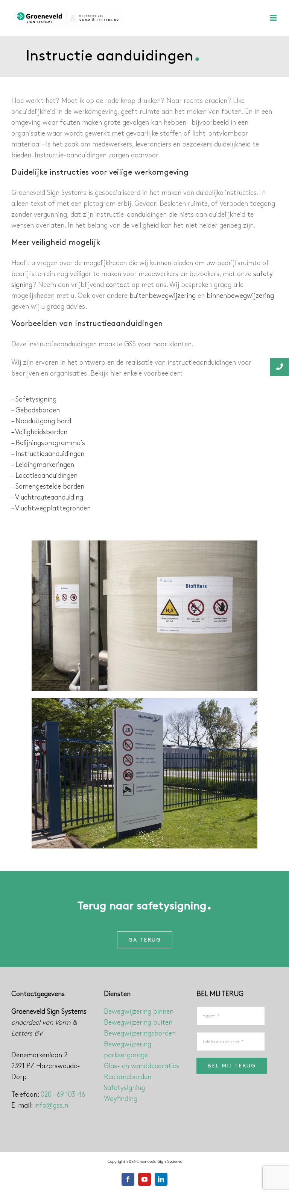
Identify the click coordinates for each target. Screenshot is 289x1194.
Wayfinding (120, 1099)
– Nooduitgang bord (41, 421)
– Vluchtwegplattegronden (51, 509)
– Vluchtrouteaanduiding (47, 498)
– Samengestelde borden (47, 487)
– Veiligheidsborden (39, 432)
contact (118, 285)
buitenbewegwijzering (162, 296)
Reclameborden (127, 1077)
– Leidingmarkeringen (42, 465)
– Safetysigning (33, 400)
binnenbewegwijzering (240, 296)
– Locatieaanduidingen (44, 476)
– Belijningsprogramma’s (48, 443)
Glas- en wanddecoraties (141, 1066)
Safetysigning (124, 1088)
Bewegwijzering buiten (138, 1023)
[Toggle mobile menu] (274, 18)
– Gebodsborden (35, 411)
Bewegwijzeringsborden (140, 1034)
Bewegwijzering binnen (138, 1012)
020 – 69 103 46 (63, 1095)
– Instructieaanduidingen (47, 454)
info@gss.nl (52, 1106)
